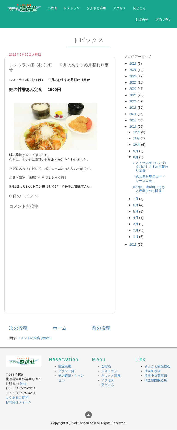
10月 (137, 144)
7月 (136, 199)
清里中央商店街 (156, 375)
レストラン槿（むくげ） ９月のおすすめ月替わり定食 (151, 166)
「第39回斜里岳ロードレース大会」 (148, 179)
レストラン (72, 8)
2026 (133, 63)
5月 (136, 211)
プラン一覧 (66, 371)
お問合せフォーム (18, 402)
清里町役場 (153, 371)
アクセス (119, 8)
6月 (136, 205)
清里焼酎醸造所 (156, 380)
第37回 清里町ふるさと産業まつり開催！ (148, 189)
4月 (136, 218)
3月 (136, 224)
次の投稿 (18, 328)
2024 (133, 76)
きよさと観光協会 (157, 366)
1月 (136, 236)
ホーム (60, 328)
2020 (133, 101)
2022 (133, 88)
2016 (133, 126)
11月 (137, 138)
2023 (133, 82)
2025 (133, 70)
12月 (137, 132)
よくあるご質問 (17, 397)
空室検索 (64, 366)
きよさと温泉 (96, 8)
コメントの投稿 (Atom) (34, 338)
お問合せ (142, 19)
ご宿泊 (52, 8)
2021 (133, 95)
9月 (136, 151)
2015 (133, 244)
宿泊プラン (163, 19)
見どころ (139, 8)
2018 (133, 114)
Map (23, 383)
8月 (136, 157)
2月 (136, 230)
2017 (133, 120)
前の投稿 (101, 328)
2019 (133, 107)
